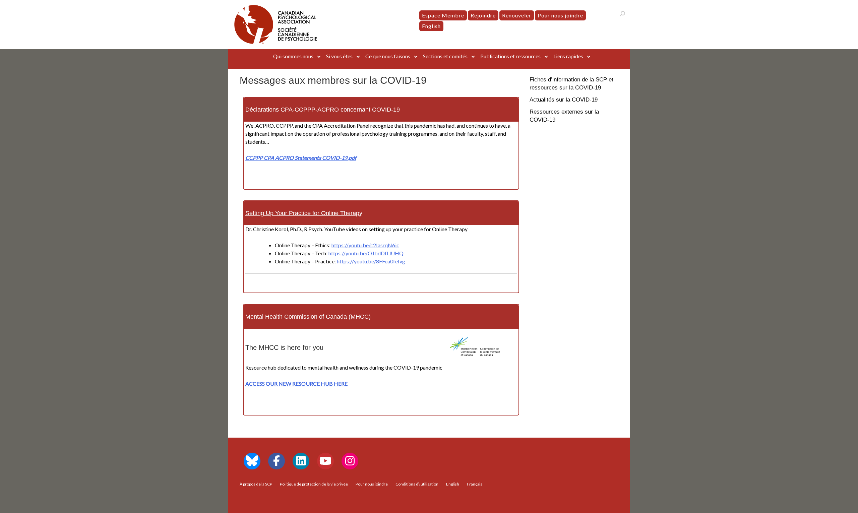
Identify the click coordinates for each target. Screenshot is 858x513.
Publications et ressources (510, 56)
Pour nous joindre (560, 15)
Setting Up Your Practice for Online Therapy (303, 213)
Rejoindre (483, 15)
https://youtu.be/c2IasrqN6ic (365, 245)
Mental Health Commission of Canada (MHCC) (308, 316)
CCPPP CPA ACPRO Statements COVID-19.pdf (300, 157)
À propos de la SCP (256, 484)
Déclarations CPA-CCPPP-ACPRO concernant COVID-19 (322, 109)
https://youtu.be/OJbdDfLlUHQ (366, 253)
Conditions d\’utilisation (416, 484)
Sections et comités (445, 56)
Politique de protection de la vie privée (314, 484)
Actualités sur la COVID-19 (564, 99)
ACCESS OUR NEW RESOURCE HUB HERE (296, 383)
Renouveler (516, 15)
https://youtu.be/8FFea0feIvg (371, 261)
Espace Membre (443, 15)
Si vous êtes (339, 56)
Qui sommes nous (293, 56)
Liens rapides (568, 56)
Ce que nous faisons (387, 56)
